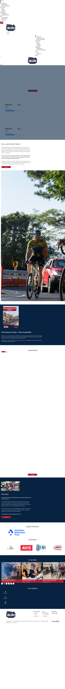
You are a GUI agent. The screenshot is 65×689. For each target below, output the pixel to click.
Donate (8, 34)
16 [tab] (39, 555)
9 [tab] (29, 555)
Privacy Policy (8, 622)
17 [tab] (41, 555)
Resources (45, 616)
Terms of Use (14, 622)
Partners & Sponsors (6, 5)
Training (3, 9)
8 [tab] (28, 555)
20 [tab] (45, 555)
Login (2, 21)
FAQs (38, 52)
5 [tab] (24, 555)
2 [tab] (19, 555)
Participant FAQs (5, 17)
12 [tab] (34, 555)
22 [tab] (48, 555)
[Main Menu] (0, 56)
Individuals (3, 351)
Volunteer (3, 11)
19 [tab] (44, 555)
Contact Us (4, 20)
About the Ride (5, 4)
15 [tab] (38, 555)
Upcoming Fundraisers (41, 49)
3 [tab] (21, 555)
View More (32, 474)
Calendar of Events (5, 14)
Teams (6, 351)
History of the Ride (40, 38)
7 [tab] (27, 555)
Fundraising (2, 12)
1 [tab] (18, 555)
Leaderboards (4, 13)
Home (2, 0)
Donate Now (33, 90)
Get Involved (2, 7)
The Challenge (3, 3)
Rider (3, 8)
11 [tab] (32, 555)
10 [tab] (31, 555)
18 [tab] (42, 555)
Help (1, 16)
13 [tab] (35, 555)
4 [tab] (22, 555)
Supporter (39, 45)
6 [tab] (25, 555)
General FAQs (4, 18)
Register (8, 32)
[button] (5, 592)
